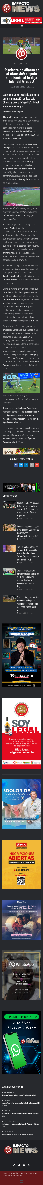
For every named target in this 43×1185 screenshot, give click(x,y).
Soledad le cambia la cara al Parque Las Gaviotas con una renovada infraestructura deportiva (28, 531)
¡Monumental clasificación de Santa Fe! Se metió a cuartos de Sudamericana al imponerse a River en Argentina (28, 509)
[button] (22, 26)
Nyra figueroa (8, 1092)
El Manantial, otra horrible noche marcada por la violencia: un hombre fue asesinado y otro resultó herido (28, 604)
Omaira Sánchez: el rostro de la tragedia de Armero (17, 1134)
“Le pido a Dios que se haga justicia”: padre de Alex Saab (19, 1095)
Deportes (31, 87)
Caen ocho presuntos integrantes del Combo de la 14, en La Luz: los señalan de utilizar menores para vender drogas (28, 578)
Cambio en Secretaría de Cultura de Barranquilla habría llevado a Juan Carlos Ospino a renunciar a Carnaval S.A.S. (28, 553)
